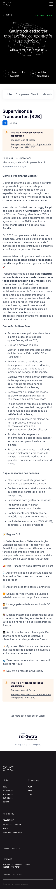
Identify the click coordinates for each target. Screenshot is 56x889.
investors (17, 875)
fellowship (8, 820)
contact (6, 802)
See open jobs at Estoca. (23, 140)
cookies (16, 848)
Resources (8, 794)
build (5, 828)
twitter (6, 875)
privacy (6, 848)
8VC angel (8, 798)
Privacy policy (21, 744)
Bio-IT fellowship (12, 824)
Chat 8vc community (12, 833)
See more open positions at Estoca (28, 715)
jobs (9, 94)
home (5, 787)
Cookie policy (36, 744)
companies (22, 94)
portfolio (8, 791)
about (30, 787)
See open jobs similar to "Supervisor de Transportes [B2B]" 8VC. (31, 146)
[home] (7, 4)
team (30, 791)
